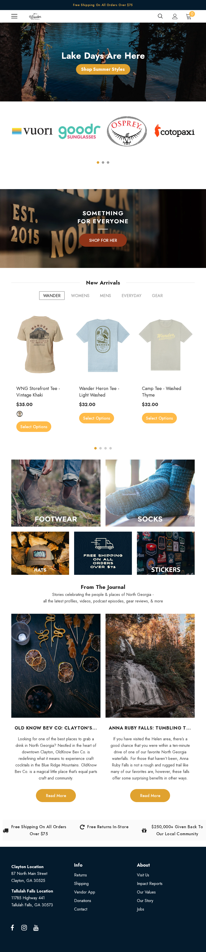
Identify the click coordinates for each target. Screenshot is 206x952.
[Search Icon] (160, 16)
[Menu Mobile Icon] (14, 16)
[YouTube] (35, 927)
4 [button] (110, 448)
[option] (32, 135)
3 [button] (108, 162)
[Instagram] (24, 927)
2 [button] (103, 162)
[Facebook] (12, 927)
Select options (33, 427)
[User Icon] (175, 16)
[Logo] (35, 16)
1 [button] (98, 162)
